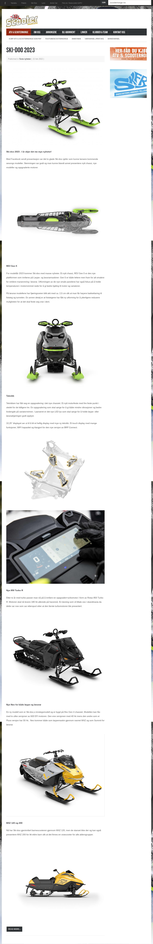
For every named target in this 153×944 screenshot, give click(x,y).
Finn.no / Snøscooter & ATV (72, 3)
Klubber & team (100, 32)
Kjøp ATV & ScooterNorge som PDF (25, 39)
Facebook (5, 3)
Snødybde (76, 39)
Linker (84, 32)
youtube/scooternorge (56, 39)
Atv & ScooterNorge (18, 32)
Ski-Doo (34, 3)
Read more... (14, 929)
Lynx (43, 3)
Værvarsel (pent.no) (94, 39)
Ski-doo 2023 (20, 49)
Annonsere (51, 32)
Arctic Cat (53, 3)
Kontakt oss (119, 32)
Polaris (23, 3)
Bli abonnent (68, 32)
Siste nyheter (25, 59)
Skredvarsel (114, 39)
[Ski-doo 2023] (55, 106)
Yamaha (14, 3)
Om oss (37, 32)
